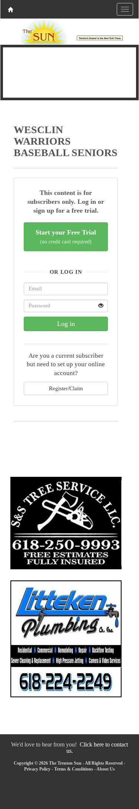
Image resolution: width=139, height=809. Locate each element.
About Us (105, 769)
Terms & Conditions (73, 769)
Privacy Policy (37, 769)
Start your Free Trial (66, 237)
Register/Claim (66, 388)
